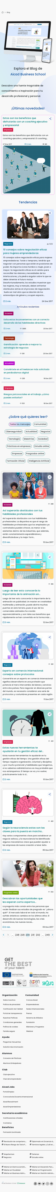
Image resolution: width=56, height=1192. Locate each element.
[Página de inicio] (3, 12)
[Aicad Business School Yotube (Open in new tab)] (39, 1183)
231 (33, 934)
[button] (50, 119)
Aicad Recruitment (10, 1102)
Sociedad (8, 313)
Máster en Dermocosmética (15, 1167)
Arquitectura (9, 1154)
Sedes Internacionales (35, 1009)
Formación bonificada (12, 1132)
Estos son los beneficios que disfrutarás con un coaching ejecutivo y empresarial (25, 121)
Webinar (29, 1031)
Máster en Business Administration (18, 1173)
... (12, 934)
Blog (8, 12)
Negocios (8, 244)
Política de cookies (10, 1027)
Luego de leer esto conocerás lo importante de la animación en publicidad (21, 592)
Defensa (35, 1154)
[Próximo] (52, 935)
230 (28, 934)
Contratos (7, 1123)
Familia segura (9, 1031)
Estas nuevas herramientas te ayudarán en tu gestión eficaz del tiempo (22, 749)
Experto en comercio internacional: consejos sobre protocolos (23, 672)
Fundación (30, 1022)
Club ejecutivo (9, 1074)
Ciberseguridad (14, 431)
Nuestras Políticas (10, 1018)
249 (47, 934)
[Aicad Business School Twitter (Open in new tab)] (43, 1183)
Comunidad (40, 424)
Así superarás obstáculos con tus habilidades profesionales (22, 512)
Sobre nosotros (9, 1000)
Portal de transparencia (12, 1013)
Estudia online (42, 446)
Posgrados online (35, 453)
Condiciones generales (12, 1022)
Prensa (29, 1013)
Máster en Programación (42, 1170)
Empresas (8, 130)
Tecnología (9, 338)
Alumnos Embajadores (12, 1063)
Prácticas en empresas (19, 446)
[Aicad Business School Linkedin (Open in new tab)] (35, 1183)
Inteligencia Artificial (39, 461)
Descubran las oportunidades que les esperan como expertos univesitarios (23, 900)
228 (17, 934)
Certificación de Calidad (13, 1009)
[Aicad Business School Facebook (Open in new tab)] (51, 1183)
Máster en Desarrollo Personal (44, 1167)
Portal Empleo (8, 1092)
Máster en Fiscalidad (12, 1170)
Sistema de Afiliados (34, 1018)
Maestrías (29, 438)
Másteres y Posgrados (35, 1027)
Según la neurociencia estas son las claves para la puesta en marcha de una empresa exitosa (24, 829)
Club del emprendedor (12, 1079)
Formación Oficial (16, 461)
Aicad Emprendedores (12, 1107)
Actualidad (9, 363)
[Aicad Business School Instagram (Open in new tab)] (47, 1183)
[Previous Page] (3, 935)
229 (22, 934)
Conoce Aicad (32, 1000)
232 (38, 934)
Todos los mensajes (20, 424)
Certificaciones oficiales (13, 1118)
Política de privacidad (11, 1004)
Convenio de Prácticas (12, 1058)
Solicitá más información (13, 1047)
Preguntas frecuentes (12, 1042)
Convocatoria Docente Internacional (18, 1097)
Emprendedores (32, 1004)
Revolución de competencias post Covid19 (21, 1141)
